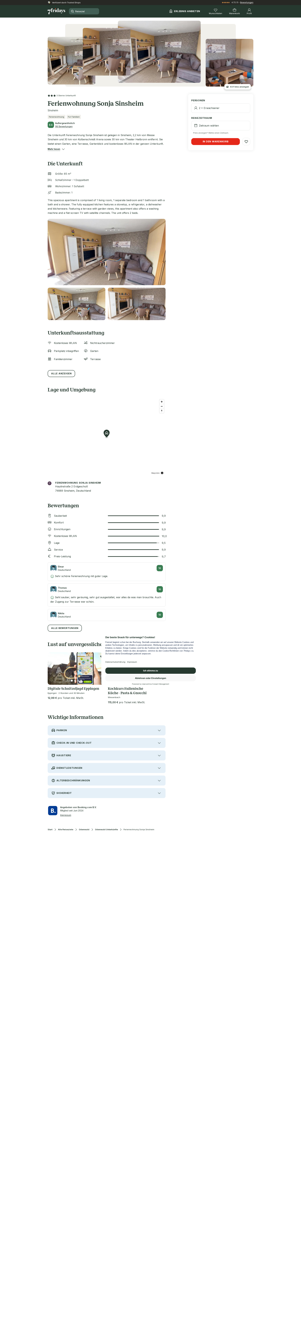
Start (50, 829)
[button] (54, 149)
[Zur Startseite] (56, 11)
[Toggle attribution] (162, 473)
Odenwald (84, 829)
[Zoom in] (161, 401)
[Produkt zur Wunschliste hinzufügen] (246, 141)
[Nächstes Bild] (100, 668)
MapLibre (155, 473)
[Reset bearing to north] (161, 411)
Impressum (65, 815)
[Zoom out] (161, 406)
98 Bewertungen (64, 126)
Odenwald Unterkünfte (106, 829)
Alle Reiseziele (65, 829)
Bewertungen (246, 2)
